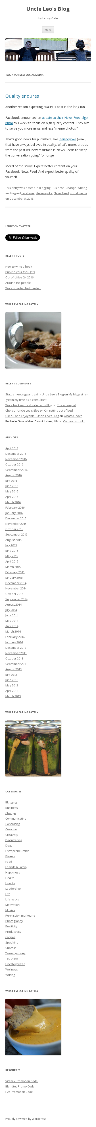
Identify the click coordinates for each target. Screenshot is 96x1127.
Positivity (11, 926)
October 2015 (14, 529)
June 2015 (11, 551)
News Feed (61, 193)
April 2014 (11, 626)
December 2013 (15, 648)
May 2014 (11, 621)
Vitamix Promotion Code (21, 1081)
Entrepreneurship (17, 851)
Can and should (74, 421)
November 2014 (16, 588)
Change (71, 188)
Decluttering (13, 840)
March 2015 (13, 567)
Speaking (11, 942)
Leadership (13, 889)
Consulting (12, 824)
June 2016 (11, 486)
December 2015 (15, 518)
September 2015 (16, 534)
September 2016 (16, 470)
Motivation (12, 905)
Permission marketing (20, 915)
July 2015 (11, 545)
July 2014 (11, 610)
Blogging (44, 188)
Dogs (8, 845)
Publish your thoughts (20, 272)
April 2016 (11, 497)
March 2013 (13, 696)
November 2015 (16, 524)
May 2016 (11, 491)
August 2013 (13, 669)
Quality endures (22, 96)
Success (11, 948)
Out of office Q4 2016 (19, 277)
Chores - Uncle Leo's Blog (22, 410)
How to (10, 883)
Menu (48, 29)
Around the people (18, 283)
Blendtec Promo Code (20, 1086)
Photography (14, 921)
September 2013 (16, 664)
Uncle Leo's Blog (48, 8)
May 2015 (11, 556)
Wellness (11, 969)
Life (7, 894)
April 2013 (11, 691)
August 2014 (13, 604)
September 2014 (16, 599)
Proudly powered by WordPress (25, 1119)
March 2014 (13, 631)
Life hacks (12, 899)
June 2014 (11, 615)
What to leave (73, 416)
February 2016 (15, 507)
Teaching (11, 959)
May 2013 (11, 685)
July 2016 (11, 481)
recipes (10, 937)
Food (8, 862)
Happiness (12, 872)
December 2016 (15, 454)
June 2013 (11, 680)
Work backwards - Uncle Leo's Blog (28, 405)
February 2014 (15, 637)
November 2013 (16, 653)
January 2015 (14, 578)
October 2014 (14, 594)
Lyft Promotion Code (19, 1092)
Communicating (15, 818)
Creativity (11, 835)
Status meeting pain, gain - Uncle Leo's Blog (34, 394)
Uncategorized (15, 964)
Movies (10, 910)
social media (78, 193)
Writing (82, 188)
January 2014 (14, 642)
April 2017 (11, 448)
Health (9, 878)
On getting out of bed (58, 410)
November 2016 (16, 459)
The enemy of (66, 405)
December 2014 (15, 583)
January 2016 (14, 513)
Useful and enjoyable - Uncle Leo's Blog (32, 416)
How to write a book (18, 267)
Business (58, 188)
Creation (11, 829)
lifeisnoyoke (67, 139)
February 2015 (15, 572)
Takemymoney (15, 953)
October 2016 (14, 464)
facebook (27, 193)
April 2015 (11, 561)
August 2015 (13, 540)
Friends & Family (16, 867)
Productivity (13, 932)
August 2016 (13, 475)
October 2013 (14, 658)
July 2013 (11, 675)
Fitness (10, 856)
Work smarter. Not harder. (23, 288)
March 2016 (13, 502)
